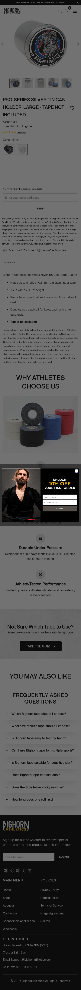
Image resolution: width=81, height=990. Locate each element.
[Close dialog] (76, 471)
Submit (60, 508)
